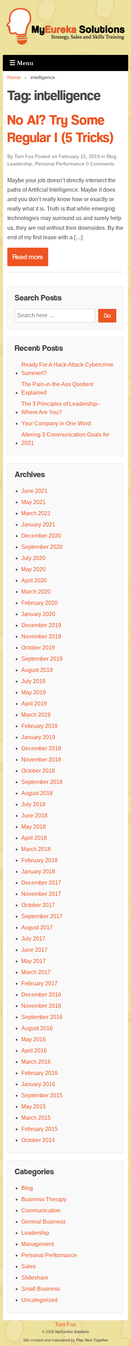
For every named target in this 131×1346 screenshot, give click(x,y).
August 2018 (37, 793)
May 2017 (33, 961)
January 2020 (38, 614)
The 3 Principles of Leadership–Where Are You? (60, 408)
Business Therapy (43, 1199)
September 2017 (42, 916)
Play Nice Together (92, 1340)
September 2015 (42, 1095)
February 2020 (39, 603)
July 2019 (33, 681)
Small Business (40, 1289)
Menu (21, 63)
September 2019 (42, 659)
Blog (111, 156)
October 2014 (38, 1140)
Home (14, 77)
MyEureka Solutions (72, 1332)
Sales (28, 1266)
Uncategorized (39, 1300)
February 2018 (39, 860)
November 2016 (41, 1006)
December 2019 (41, 625)
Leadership (19, 164)
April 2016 (34, 1051)
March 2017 (36, 972)
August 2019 (37, 670)
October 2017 (38, 905)
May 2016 (33, 1039)
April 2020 (34, 580)
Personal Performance (60, 164)
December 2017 (41, 883)
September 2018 (42, 782)
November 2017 (41, 894)
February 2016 (39, 1073)
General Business (43, 1222)
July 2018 (33, 804)
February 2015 (39, 1129)
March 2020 (36, 592)
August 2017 (37, 927)
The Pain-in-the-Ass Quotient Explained (57, 388)
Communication (40, 1210)
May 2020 (33, 569)
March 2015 (36, 1118)
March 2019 (36, 715)
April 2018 (34, 838)
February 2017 (39, 983)
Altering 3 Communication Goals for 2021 (65, 439)
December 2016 (41, 995)
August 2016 (37, 1028)
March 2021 (36, 513)
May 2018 (33, 827)
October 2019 (38, 648)
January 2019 (38, 737)
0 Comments (100, 164)
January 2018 (38, 871)
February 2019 (39, 726)
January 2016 (38, 1084)
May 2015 (33, 1107)
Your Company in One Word (56, 423)
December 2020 (41, 536)
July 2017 (33, 939)
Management (37, 1244)
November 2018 (41, 760)
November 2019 (41, 636)
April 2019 (34, 704)
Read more (28, 257)
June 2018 (34, 816)
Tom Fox (65, 1324)
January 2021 (38, 524)
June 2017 (34, 950)
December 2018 (41, 748)
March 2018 (36, 849)
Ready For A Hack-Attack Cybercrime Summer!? (67, 369)
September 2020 (42, 547)
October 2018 (38, 771)
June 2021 (34, 491)
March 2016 (36, 1062)
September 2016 (42, 1017)
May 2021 (33, 502)
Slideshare (34, 1278)
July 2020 (33, 558)
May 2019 (33, 692)
